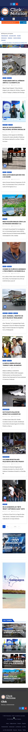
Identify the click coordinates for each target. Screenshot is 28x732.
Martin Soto (16, 85)
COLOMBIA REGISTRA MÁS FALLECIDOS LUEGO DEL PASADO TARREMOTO (13, 461)
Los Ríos (10, 124)
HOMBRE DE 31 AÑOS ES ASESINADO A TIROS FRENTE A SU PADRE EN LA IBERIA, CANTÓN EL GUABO (14, 271)
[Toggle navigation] (14, 18)
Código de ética (13, 723)
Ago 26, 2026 (7, 131)
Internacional (6, 409)
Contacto (19, 723)
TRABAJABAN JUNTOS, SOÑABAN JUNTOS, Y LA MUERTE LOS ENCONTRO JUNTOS (13, 83)
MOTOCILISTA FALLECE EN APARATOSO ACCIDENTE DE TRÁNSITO (12, 414)
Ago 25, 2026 (7, 179)
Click (4, 701)
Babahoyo (10, 38)
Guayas (4, 172)
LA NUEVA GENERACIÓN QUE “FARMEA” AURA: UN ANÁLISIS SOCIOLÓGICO (12, 365)
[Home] (2, 19)
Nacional (9, 172)
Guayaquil (3, 40)
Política (24, 730)
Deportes (24, 723)
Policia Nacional (4, 35)
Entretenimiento (5, 726)
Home (7, 723)
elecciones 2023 (12, 35)
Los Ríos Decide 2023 (7, 730)
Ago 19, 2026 (7, 416)
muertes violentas (17, 38)
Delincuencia (4, 38)
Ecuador (19, 35)
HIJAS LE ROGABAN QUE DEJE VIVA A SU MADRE (14, 662)
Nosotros (20, 730)
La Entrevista (18, 726)
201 (15, 526)
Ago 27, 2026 (7, 85)
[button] (25, 19)
